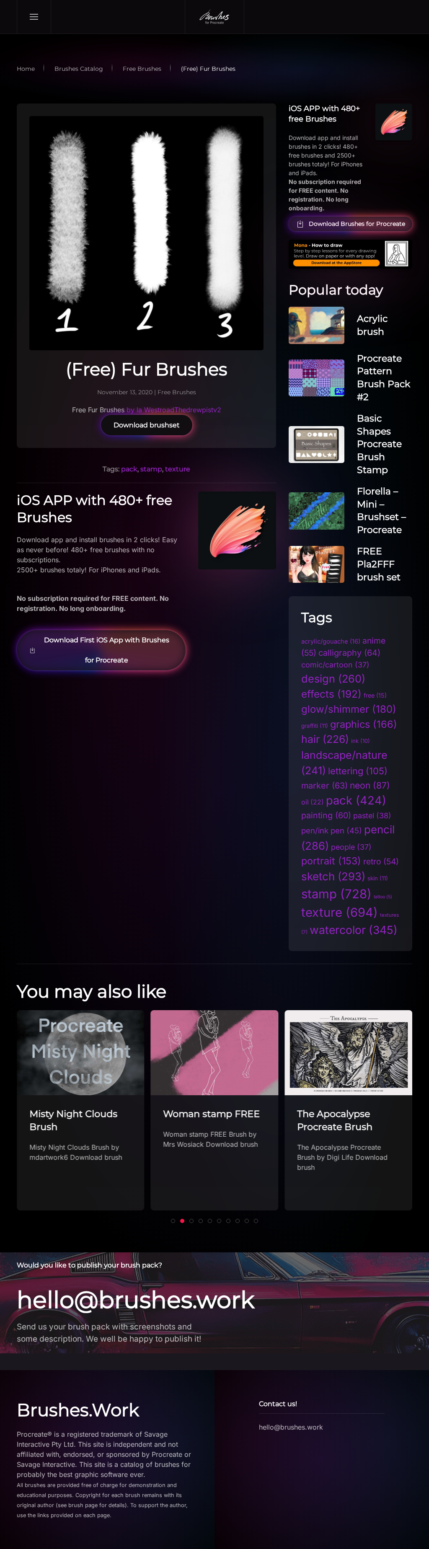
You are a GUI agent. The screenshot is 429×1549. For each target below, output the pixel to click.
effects (331, 694)
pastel (372, 815)
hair (325, 739)
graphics (363, 724)
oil (312, 802)
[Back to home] (214, 17)
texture (177, 469)
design (333, 678)
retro (381, 861)
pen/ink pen (331, 830)
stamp (151, 469)
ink (360, 740)
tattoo (383, 897)
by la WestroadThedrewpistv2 (174, 410)
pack (129, 469)
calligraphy (349, 653)
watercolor (354, 929)
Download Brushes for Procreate (357, 224)
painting (326, 815)
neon (370, 785)
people (351, 847)
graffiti (314, 725)
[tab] (173, 1221)
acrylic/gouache (330, 641)
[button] (34, 17)
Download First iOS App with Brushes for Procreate (106, 650)
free (375, 695)
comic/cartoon (335, 664)
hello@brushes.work (135, 1299)
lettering (358, 770)
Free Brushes (177, 392)
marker (324, 786)
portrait (331, 861)
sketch (333, 876)
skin (377, 878)
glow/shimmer (348, 709)
